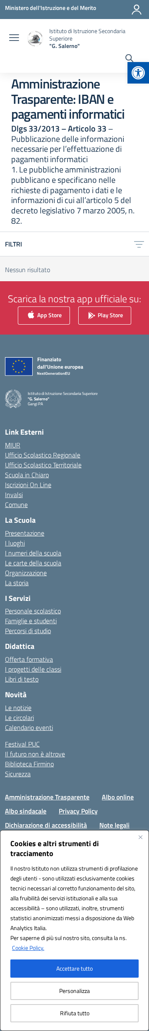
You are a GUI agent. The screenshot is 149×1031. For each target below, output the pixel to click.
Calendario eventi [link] (29, 727)
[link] (138, 73)
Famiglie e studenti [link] (31, 621)
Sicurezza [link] (18, 774)
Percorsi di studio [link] (28, 631)
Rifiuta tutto (74, 1013)
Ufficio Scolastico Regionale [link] (42, 455)
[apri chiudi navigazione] (14, 38)
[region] (74, 930)
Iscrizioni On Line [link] (28, 485)
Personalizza (74, 990)
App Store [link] (49, 315)
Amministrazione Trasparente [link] (47, 797)
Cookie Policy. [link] (28, 947)
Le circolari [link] (19, 717)
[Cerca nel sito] (129, 59)
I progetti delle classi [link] (33, 669)
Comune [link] (16, 505)
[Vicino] (140, 837)
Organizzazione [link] (26, 573)
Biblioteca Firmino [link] (29, 764)
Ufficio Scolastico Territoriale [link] (43, 465)
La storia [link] (17, 583)
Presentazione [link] (24, 533)
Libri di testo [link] (21, 679)
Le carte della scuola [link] (33, 563)
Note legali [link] (114, 825)
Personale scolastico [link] (33, 611)
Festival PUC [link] (22, 744)
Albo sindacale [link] (25, 811)
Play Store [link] (109, 315)
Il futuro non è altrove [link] (35, 754)
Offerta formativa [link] (29, 659)
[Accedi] (136, 9)
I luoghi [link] (15, 543)
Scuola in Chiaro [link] (27, 475)
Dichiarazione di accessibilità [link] (46, 825)
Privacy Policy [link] (78, 811)
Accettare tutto (74, 968)
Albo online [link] (118, 797)
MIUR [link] (12, 445)
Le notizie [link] (18, 708)
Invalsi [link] (14, 495)
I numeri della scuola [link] (33, 553)
